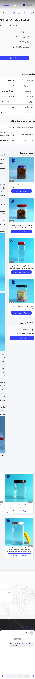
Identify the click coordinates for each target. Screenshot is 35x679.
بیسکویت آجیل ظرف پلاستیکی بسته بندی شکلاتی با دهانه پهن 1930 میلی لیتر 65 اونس (22, 187)
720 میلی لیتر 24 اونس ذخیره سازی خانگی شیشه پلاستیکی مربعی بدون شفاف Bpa (21, 309)
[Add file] (32, 676)
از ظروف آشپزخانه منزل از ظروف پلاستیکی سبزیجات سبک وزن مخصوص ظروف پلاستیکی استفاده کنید (19, 506)
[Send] (2, 676)
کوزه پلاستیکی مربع (15, 13)
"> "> (19, 532)
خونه (15, 5)
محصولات (6, 5)
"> (19, 550)
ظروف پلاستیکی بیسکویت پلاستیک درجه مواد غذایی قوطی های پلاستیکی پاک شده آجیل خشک (22, 268)
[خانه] (27, 5)
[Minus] (3, 633)
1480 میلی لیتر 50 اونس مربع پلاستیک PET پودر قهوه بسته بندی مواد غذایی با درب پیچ (22, 227)
